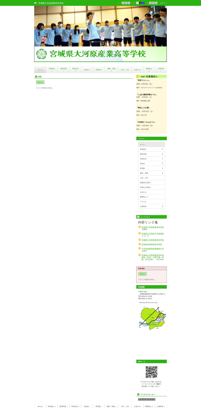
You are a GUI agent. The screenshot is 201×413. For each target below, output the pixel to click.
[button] (44, 24)
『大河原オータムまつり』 (146, 122)
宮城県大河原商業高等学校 (153, 240)
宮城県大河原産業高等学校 (51, 2)
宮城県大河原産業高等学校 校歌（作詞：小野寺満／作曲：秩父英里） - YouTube (153, 257)
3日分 (39, 82)
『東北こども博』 (143, 107)
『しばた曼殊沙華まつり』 (146, 94)
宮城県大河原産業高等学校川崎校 (153, 228)
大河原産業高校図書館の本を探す (153, 249)
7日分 (142, 274)
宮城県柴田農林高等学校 (152, 244)
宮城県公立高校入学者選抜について (153, 234)
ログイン (163, 3)
